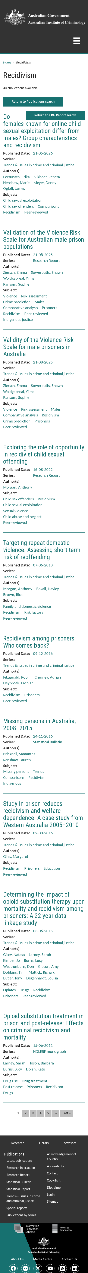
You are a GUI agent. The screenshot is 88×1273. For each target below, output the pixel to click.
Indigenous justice (18, 320)
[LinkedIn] (74, 1268)
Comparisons (48, 207)
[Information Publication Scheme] (26, 1228)
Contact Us (69, 1259)
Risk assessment (34, 296)
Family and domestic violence (27, 607)
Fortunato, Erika (16, 177)
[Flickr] (25, 1268)
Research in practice (20, 1168)
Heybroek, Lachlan (18, 683)
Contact (52, 1173)
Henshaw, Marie (16, 183)
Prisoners (49, 308)
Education (52, 869)
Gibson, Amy (48, 967)
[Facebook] (13, 1268)
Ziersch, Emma (15, 273)
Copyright (53, 1180)
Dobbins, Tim (14, 973)
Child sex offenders (18, 207)
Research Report (17, 1175)
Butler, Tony (12, 978)
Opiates (9, 990)
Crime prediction (17, 302)
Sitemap (52, 1201)
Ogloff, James (14, 189)
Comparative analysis (20, 308)
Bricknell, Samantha (19, 754)
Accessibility (55, 1166)
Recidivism (11, 212)
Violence (10, 296)
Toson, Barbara (41, 1063)
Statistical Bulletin (18, 1182)
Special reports (16, 1208)
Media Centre (42, 1259)
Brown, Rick (13, 595)
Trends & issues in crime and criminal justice (23, 1199)
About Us (17, 1259)
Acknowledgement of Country (61, 1157)
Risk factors (33, 613)
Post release (13, 1087)
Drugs (24, 990)
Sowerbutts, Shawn (47, 273)
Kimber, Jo (11, 961)
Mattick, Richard (42, 973)
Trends (38, 772)
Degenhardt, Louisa (42, 978)
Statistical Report (18, 1189)
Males (39, 302)
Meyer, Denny (45, 183)
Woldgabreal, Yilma (19, 279)
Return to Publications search (33, 102)
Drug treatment (34, 1081)
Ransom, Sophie (16, 285)
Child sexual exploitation (23, 201)
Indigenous (12, 784)
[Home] (45, 15)
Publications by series (21, 1215)
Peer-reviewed (36, 212)
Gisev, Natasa (14, 955)
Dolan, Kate (35, 1069)
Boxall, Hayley (47, 589)
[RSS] (62, 1268)
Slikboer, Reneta (47, 177)
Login (50, 1195)
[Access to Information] (63, 1228)
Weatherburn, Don (18, 967)
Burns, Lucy (33, 961)
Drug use (10, 1081)
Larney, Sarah (40, 955)
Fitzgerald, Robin (17, 678)
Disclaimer (54, 1187)
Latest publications (19, 1161)
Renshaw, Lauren (17, 760)
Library (44, 1143)
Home (7, 62)
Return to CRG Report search (55, 115)
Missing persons (16, 772)
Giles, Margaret (15, 857)
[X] (37, 1268)
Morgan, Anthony (17, 488)
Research (17, 1143)
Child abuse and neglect (22, 517)
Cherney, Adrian (48, 678)
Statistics (70, 1143)
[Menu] (77, 42)
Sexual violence (15, 511)
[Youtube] (50, 1268)
